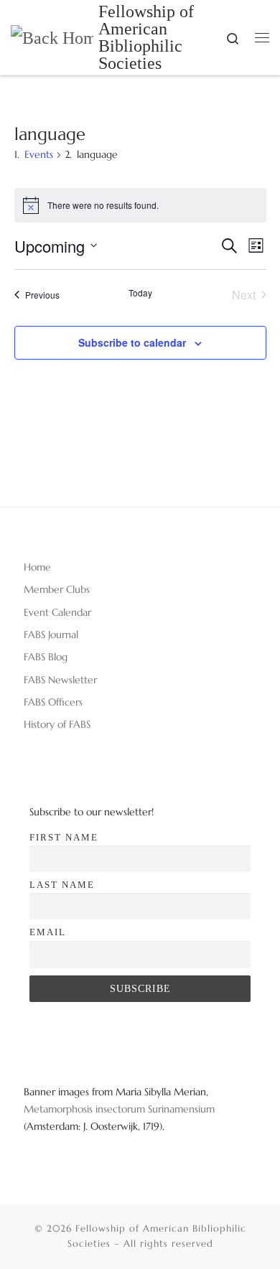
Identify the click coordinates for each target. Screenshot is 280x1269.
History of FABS (57, 724)
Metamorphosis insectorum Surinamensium (119, 1108)
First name (63, 837)
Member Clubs (57, 589)
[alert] (140, 205)
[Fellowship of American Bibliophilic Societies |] (52, 36)
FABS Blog (45, 656)
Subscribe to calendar (132, 342)
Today (140, 293)
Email (47, 932)
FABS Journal (51, 634)
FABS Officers (53, 702)
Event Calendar (57, 612)
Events (38, 154)
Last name (62, 884)
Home (37, 567)
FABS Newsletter (60, 679)
